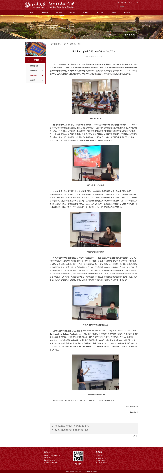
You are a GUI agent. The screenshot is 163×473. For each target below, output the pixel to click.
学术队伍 (72, 12)
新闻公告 (59, 12)
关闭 (135, 436)
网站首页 (123, 2)
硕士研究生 (34, 66)
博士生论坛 (34, 75)
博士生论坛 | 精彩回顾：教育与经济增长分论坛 (73, 426)
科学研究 (86, 12)
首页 (31, 12)
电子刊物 (127, 12)
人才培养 (113, 12)
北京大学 (100, 455)
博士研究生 (34, 70)
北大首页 (117, 2)
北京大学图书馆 (101, 460)
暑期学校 (33, 80)
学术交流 (100, 12)
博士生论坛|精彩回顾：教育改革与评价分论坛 (73, 430)
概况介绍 (45, 12)
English (130, 2)
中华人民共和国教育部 (103, 462)
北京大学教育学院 (102, 458)
